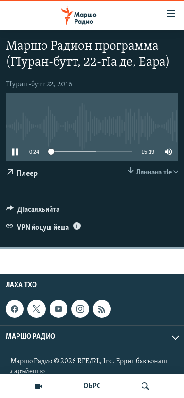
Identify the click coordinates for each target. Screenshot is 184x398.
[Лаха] (145, 386)
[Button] (32, 212)
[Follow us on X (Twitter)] (36, 309)
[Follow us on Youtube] (58, 309)
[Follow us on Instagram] (80, 309)
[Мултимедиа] (39, 386)
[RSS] (102, 309)
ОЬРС (92, 386)
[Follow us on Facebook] (15, 309)
